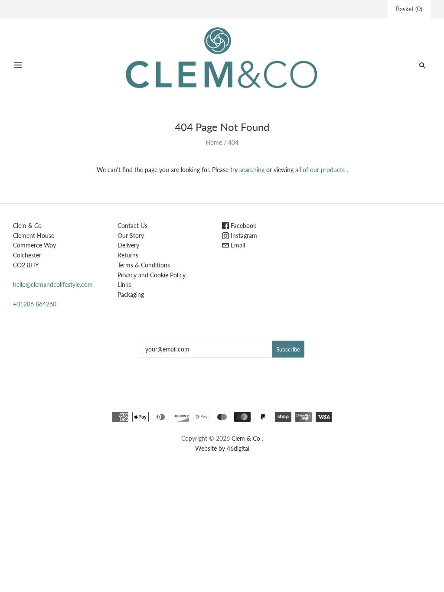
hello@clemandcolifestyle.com (53, 284)
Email (237, 245)
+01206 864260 (34, 304)
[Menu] (18, 65)
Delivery (128, 245)
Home (214, 142)
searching (251, 169)
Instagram (243, 235)
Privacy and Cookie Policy (152, 275)
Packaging (131, 294)
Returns (128, 255)
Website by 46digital (222, 448)
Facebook (242, 225)
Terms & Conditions (144, 265)
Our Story (131, 235)
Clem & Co (246, 438)
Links (124, 284)
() (409, 9)
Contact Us (132, 225)
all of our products (320, 169)
